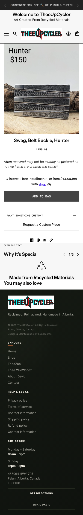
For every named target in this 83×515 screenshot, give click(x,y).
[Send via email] (44, 240)
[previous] (5, 5)
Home (12, 351)
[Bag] (77, 33)
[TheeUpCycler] (41, 34)
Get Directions (41, 493)
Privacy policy (17, 400)
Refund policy (17, 425)
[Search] (15, 33)
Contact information (22, 413)
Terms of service (20, 407)
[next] (78, 5)
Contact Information (22, 432)
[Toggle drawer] (6, 33)
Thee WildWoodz (20, 370)
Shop (11, 357)
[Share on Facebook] (31, 240)
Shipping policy (19, 419)
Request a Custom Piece (41, 224)
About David (16, 376)
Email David (41, 504)
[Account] (68, 33)
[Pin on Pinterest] (38, 240)
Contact (13, 382)
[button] (51, 240)
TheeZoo (14, 364)
